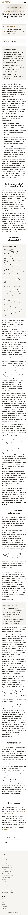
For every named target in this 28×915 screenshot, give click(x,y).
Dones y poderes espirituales (8, 890)
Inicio (8, 7)
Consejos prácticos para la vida (8, 869)
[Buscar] (19, 2)
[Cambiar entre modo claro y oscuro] (22, 2)
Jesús (3, 858)
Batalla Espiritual (5, 888)
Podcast (3, 900)
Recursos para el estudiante (8, 892)
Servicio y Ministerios (6, 881)
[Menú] (25, 2)
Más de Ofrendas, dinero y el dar (12, 838)
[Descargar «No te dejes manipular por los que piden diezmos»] (23, 31)
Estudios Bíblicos (5, 873)
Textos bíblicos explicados (7, 875)
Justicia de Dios (5, 863)
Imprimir (5, 842)
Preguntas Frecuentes (6, 871)
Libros (3, 902)
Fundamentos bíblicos (6, 856)
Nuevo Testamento (6, 877)
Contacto (4, 908)
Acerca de (4, 904)
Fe (2, 886)
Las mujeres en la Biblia (7, 865)
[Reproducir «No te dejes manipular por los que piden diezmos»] (4, 31)
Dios (2, 883)
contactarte (6, 829)
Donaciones (4, 906)
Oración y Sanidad (5, 861)
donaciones (21, 824)
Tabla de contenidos (10, 41)
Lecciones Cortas (5, 859)
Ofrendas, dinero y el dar (16, 7)
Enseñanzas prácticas (11, 33)
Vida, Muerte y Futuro (6, 885)
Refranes (4, 879)
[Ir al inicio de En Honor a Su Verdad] (7, 2)
